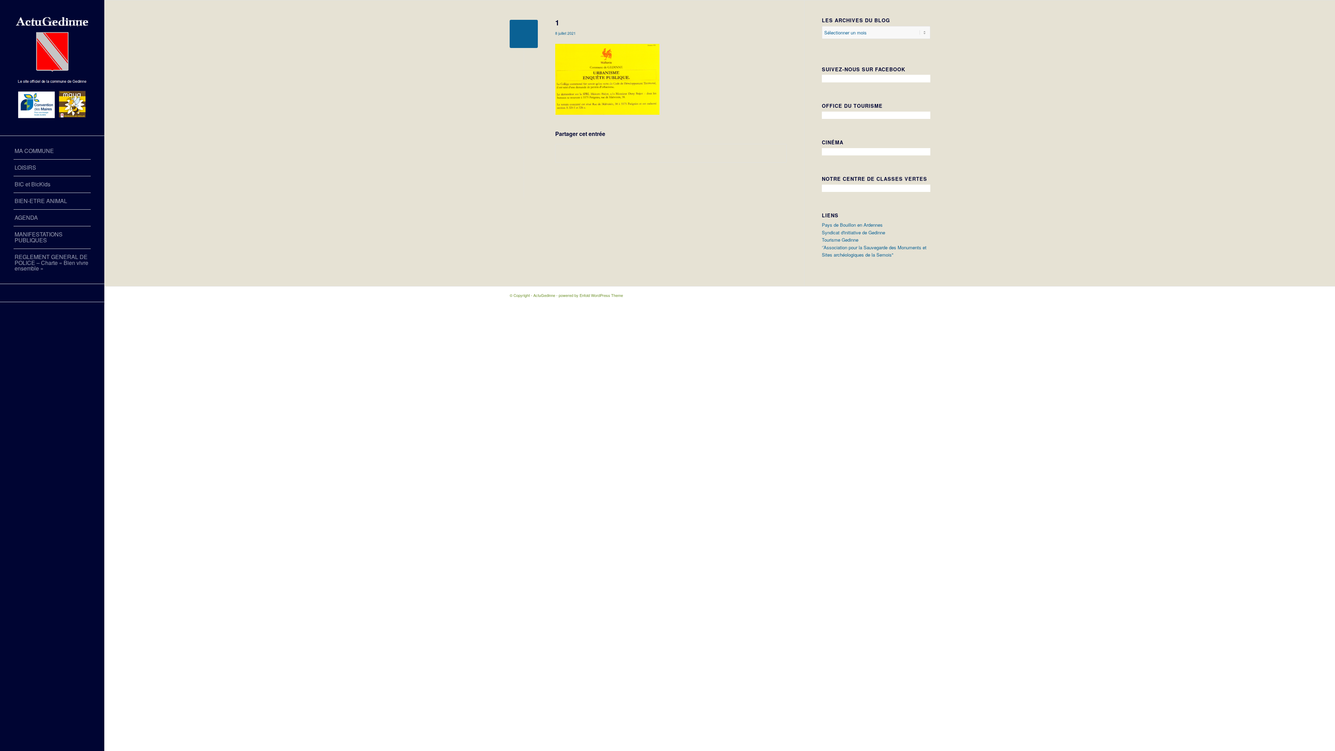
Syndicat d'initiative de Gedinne (853, 232)
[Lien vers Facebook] (52, 293)
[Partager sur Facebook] (671, 153)
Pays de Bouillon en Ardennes (852, 224)
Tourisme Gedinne (840, 239)
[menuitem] (52, 151)
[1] (524, 34)
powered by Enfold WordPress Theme (591, 295)
